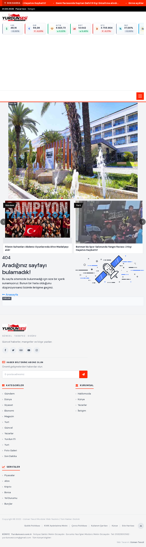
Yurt (6, 422)
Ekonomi (9, 410)
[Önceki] (3, 222)
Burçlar (8, 503)
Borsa (7, 492)
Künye (81, 399)
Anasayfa (11, 294)
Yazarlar (9, 433)
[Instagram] (36, 350)
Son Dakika (10, 456)
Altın (7, 481)
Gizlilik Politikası (32, 525)
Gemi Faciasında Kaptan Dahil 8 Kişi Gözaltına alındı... (64, 3)
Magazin (9, 416)
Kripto (7, 486)
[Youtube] (29, 350)
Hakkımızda (84, 393)
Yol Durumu (10, 498)
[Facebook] (5, 350)
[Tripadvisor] (21, 350)
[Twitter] (13, 350)
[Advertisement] (73, 62)
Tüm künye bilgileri (41, 537)
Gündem (9, 393)
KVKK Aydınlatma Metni (55, 525)
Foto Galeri (10, 450)
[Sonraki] (142, 222)
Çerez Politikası (79, 525)
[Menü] (140, 96)
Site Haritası (128, 525)
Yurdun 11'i (10, 439)
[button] (73, 96)
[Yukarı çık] (141, 526)
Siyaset (8, 405)
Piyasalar (9, 475)
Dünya (8, 399)
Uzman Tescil (137, 542)
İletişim (31, 8)
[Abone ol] (83, 374)
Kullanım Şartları (99, 525)
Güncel (8, 427)
